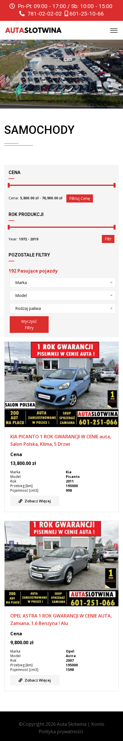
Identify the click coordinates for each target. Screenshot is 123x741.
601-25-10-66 (86, 13)
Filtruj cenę (79, 198)
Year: (13, 239)
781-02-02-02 (44, 13)
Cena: (14, 197)
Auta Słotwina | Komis (80, 724)
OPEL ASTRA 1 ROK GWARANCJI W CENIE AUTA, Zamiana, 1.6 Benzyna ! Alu (61, 619)
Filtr (108, 239)
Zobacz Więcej (38, 500)
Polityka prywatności (61, 731)
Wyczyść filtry (29, 324)
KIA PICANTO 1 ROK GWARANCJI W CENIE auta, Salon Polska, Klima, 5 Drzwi (60, 440)
